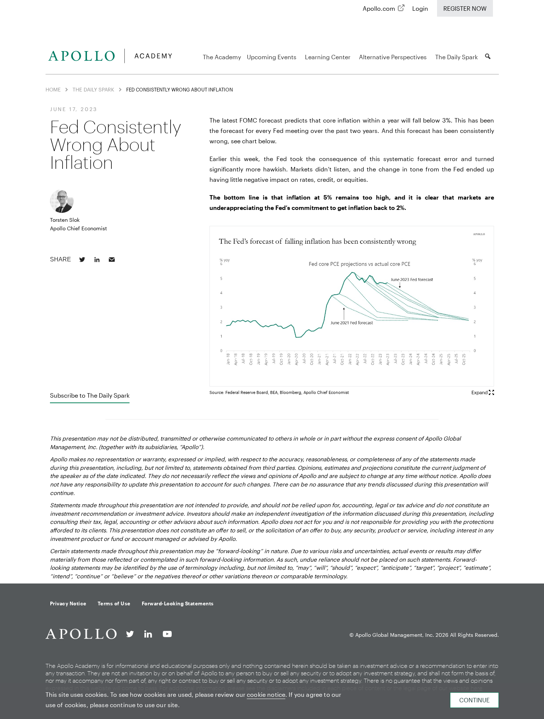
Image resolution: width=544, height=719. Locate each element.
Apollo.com (379, 8)
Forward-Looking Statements (178, 603)
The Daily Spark (456, 56)
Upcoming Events (271, 56)
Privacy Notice (68, 603)
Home (53, 89)
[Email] (111, 259)
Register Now (465, 8)
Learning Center (327, 56)
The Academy (222, 56)
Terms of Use (114, 603)
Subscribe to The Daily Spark (90, 395)
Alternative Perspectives (393, 56)
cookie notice (266, 694)
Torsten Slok (65, 220)
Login (420, 8)
